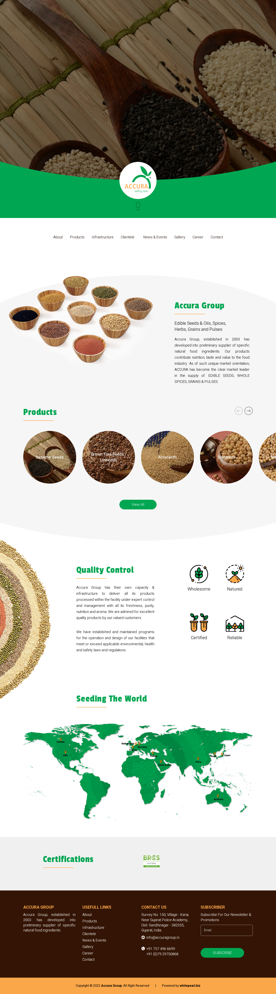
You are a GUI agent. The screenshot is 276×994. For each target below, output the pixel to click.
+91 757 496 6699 (160, 949)
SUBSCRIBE (222, 953)
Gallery (179, 237)
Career (198, 237)
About (58, 237)
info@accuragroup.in (162, 937)
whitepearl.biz (190, 985)
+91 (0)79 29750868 (162, 954)
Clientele (127, 237)
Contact (217, 237)
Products (77, 237)
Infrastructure (103, 237)
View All (138, 504)
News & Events (155, 237)
